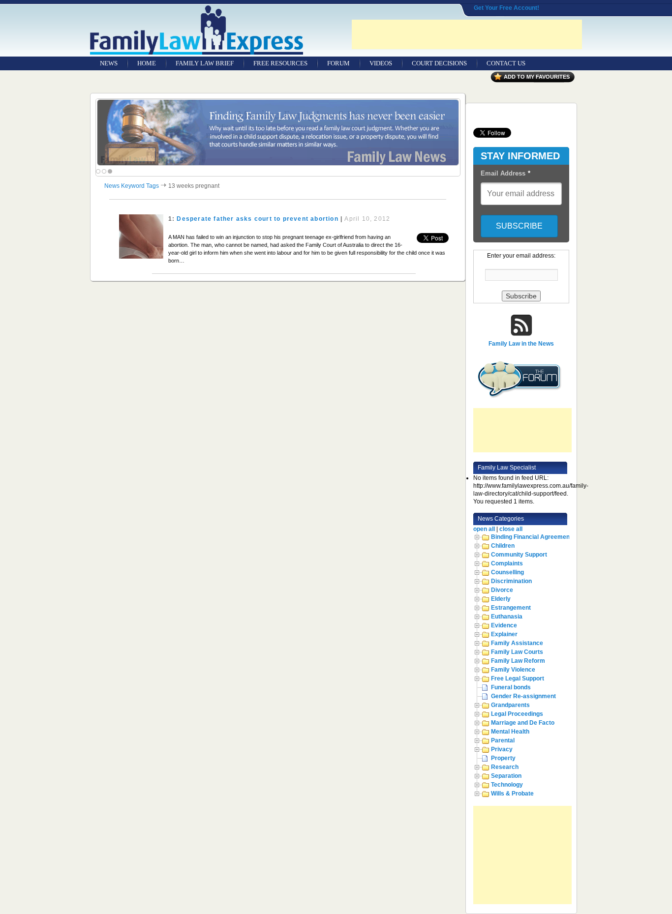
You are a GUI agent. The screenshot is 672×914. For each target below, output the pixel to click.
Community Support (519, 554)
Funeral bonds (511, 687)
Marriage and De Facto (522, 722)
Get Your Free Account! (506, 7)
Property (503, 758)
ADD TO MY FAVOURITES (537, 77)
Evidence (504, 625)
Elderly (501, 598)
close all (510, 529)
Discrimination (511, 581)
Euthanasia (506, 616)
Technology (507, 784)
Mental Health (510, 731)
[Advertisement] (467, 34)
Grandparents (510, 705)
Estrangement (511, 607)
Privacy (502, 749)
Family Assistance (517, 643)
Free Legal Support (517, 678)
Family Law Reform (518, 660)
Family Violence (513, 669)
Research (505, 767)
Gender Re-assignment (523, 696)
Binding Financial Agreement (531, 536)
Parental (503, 740)
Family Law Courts (517, 652)
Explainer (504, 634)
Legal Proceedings (517, 713)
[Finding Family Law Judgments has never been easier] (278, 132)
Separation (506, 775)
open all (484, 529)
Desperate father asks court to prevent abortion (257, 218)
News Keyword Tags (131, 185)
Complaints (507, 563)
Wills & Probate (512, 793)
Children (503, 545)
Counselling (507, 572)
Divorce (502, 590)
